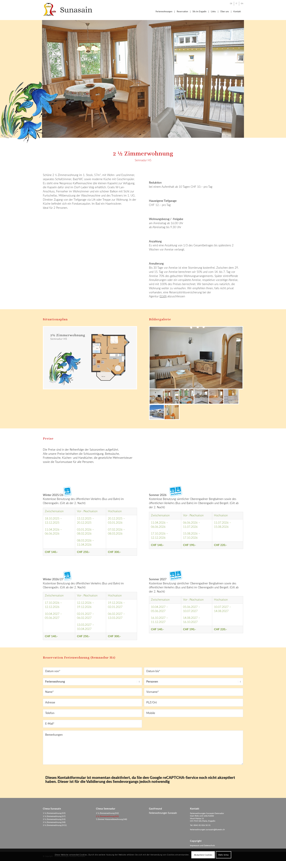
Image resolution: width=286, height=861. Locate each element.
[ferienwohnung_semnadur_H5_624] (196, 357)
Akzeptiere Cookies (203, 855)
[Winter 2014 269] (157, 412)
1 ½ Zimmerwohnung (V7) (54, 816)
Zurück (3, 76)
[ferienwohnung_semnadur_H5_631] (231, 396)
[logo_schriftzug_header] (68, 9)
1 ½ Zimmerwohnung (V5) (54, 813)
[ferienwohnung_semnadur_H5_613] (172, 396)
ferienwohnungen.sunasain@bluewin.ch (207, 830)
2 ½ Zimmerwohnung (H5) (107, 816)
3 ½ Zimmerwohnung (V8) (54, 822)
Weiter (283, 76)
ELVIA (163, 296)
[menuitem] (231, 4)
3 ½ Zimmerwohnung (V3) (54, 819)
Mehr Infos (223, 855)
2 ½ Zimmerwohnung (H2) (107, 813)
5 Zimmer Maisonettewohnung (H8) (111, 819)
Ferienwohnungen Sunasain (163, 813)
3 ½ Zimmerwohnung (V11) (55, 825)
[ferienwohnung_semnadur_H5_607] (172, 412)
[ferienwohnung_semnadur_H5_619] (186, 396)
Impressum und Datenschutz (202, 845)
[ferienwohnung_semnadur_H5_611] (216, 396)
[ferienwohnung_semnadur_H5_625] (201, 396)
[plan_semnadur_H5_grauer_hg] (90, 357)
